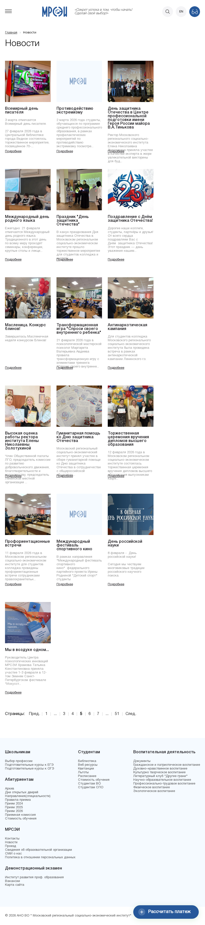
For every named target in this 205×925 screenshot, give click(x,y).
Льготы (83, 772)
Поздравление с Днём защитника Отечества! (130, 218)
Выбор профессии (18, 761)
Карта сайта (14, 885)
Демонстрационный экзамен (33, 868)
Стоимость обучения (20, 818)
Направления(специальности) (27, 796)
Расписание (87, 776)
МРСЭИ (12, 830)
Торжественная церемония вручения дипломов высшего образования (128, 439)
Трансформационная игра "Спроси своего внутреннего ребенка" (78, 329)
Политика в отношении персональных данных (40, 857)
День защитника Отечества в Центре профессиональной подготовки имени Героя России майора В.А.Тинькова (129, 118)
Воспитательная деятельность (164, 752)
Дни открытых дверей (21, 792)
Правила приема (18, 800)
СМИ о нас (13, 853)
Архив (9, 788)
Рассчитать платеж (169, 912)
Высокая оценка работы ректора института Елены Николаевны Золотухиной (22, 441)
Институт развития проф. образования (34, 877)
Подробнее (13, 151)
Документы (141, 761)
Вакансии (12, 881)
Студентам (89, 752)
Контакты (12, 838)
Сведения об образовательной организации (38, 850)
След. (131, 714)
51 (117, 714)
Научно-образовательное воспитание (162, 780)
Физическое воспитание (151, 787)
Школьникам (17, 752)
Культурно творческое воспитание (159, 772)
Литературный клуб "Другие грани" (160, 776)
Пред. (34, 714)
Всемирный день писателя (21, 110)
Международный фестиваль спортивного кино (74, 545)
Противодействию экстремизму (74, 110)
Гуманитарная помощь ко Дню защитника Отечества (78, 437)
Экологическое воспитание (154, 791)
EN (181, 11)
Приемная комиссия (20, 815)
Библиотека (87, 761)
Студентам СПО (90, 787)
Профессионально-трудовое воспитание (164, 783)
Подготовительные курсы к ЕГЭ (29, 765)
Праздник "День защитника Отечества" (72, 220)
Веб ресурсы (88, 765)
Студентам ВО (89, 783)
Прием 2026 (14, 811)
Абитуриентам (19, 780)
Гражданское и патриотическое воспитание (166, 765)
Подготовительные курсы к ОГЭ (29, 768)
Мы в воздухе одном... (27, 650)
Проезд (10, 846)
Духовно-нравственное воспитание (160, 768)
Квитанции (86, 768)
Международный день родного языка (27, 218)
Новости (11, 842)
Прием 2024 (14, 803)
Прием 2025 (14, 807)
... (55, 714)
